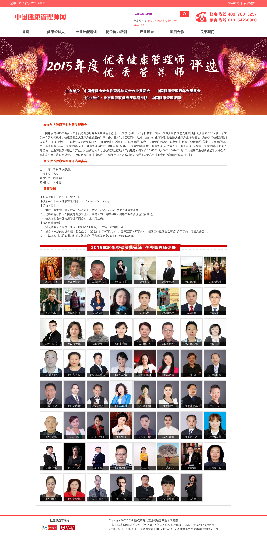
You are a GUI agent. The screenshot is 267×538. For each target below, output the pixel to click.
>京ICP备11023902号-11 (123, 529)
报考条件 (173, 20)
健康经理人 (56, 32)
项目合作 (177, 32)
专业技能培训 (86, 32)
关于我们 (207, 32)
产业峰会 (147, 32)
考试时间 (139, 25)
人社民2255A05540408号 (169, 524)
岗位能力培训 (116, 32)
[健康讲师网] (68, 529)
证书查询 (233, 3)
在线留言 (249, 3)
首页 (25, 32)
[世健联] (51, 529)
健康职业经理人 (157, 20)
